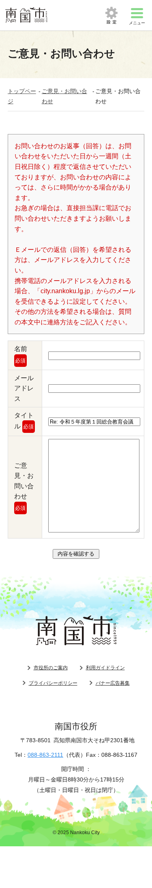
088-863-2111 (45, 755)
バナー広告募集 (113, 683)
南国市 (26, 15)
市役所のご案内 (51, 668)
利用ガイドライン (105, 668)
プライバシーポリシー (53, 683)
